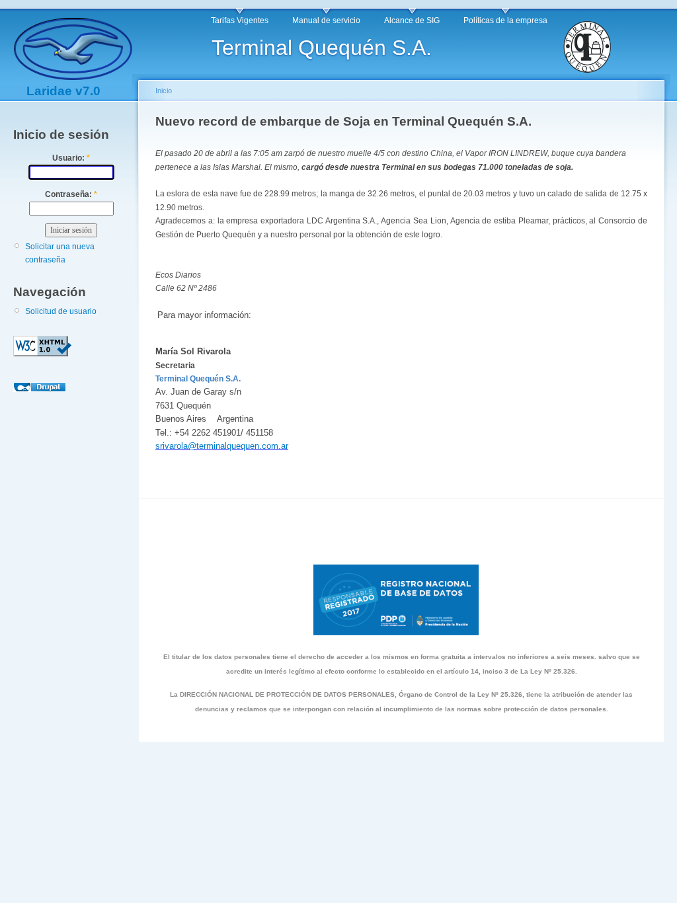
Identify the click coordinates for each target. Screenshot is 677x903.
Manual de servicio (326, 20)
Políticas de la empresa (505, 20)
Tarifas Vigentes (239, 20)
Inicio (163, 91)
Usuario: (71, 158)
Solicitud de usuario (61, 311)
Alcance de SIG (412, 20)
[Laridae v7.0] (72, 76)
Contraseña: (71, 194)
